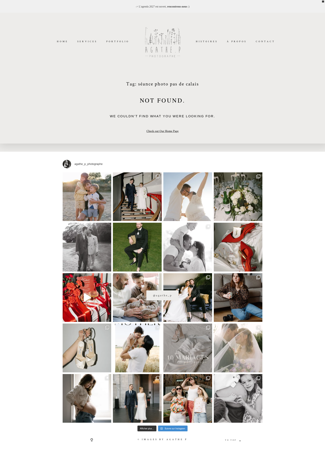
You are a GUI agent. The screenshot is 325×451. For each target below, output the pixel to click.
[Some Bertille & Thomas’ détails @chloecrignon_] (238, 196)
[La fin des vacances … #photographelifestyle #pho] (87, 196)
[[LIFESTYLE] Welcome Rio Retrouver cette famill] (137, 297)
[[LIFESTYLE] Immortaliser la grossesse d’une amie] (87, 398)
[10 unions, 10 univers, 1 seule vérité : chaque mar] (187, 348)
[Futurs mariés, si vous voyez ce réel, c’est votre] (87, 297)
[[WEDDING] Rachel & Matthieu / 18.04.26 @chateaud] (87, 348)
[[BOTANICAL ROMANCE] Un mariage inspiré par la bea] (187, 297)
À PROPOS (237, 42)
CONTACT (265, 42)
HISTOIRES (207, 42)
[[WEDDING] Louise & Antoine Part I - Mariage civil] (137, 398)
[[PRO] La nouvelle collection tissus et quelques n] (187, 398)
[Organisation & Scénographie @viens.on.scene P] (137, 247)
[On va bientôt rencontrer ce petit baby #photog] (187, 196)
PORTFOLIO (117, 42)
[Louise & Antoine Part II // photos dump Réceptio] (238, 348)
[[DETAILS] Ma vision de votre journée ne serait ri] (238, 247)
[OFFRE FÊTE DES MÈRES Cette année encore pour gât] (137, 348)
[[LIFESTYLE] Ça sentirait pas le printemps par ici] (238, 398)
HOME (62, 42)
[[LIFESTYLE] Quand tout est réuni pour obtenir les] (187, 247)
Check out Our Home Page (162, 131)
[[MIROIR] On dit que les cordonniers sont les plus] (238, 297)
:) (178, 6)
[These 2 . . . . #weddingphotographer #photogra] (137, 196)
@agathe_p (162, 295)
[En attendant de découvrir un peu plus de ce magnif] (87, 247)
